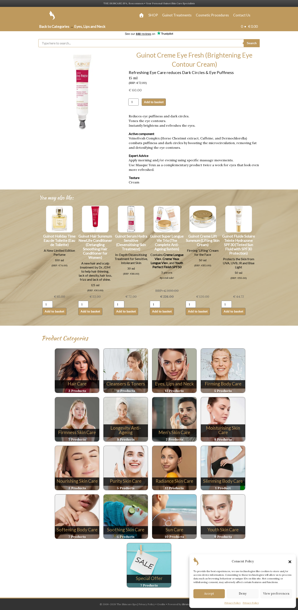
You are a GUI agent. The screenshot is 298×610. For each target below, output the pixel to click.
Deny (243, 593)
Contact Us (241, 15)
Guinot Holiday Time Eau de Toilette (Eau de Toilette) (59, 240)
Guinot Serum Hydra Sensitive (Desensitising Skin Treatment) (131, 242)
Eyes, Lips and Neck (89, 26)
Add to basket (154, 102)
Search (252, 43)
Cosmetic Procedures (212, 15)
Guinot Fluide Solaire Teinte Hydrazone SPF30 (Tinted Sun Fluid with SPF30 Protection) (238, 244)
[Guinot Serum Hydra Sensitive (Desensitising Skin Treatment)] (131, 219)
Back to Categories (54, 26)
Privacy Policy (232, 602)
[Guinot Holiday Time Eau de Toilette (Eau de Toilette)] (59, 219)
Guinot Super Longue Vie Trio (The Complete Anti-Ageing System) (167, 242)
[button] (290, 561)
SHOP (153, 15)
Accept (209, 593)
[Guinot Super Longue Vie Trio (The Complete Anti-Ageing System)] (167, 219)
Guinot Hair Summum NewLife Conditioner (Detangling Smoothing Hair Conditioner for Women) (95, 247)
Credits (161, 604)
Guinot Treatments (177, 15)
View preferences (276, 593)
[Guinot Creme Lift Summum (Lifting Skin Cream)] (203, 219)
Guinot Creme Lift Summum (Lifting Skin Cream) (203, 240)
